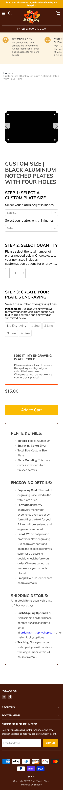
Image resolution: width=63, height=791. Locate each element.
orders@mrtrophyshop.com (37, 632)
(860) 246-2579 (37, 28)
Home (7, 73)
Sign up (50, 742)
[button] (16, 325)
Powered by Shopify (31, 784)
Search (31, 776)
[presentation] (29, 205)
